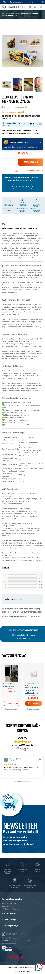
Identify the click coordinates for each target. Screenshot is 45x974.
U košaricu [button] (34, 703)
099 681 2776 (24, 638)
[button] (39, 84)
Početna (5, 13)
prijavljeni (15, 616)
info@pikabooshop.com (25, 635)
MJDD (29, 971)
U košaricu (32, 162)
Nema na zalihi (11, 703)
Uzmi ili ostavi (14, 13)
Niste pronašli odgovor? (23, 631)
